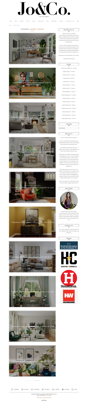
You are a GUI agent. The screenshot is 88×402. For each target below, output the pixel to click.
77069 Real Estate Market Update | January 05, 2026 (32, 292)
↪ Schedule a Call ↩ (70, 21)
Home (11, 21)
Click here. (75, 68)
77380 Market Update (28, 359)
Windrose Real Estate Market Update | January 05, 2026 (32, 153)
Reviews (22, 21)
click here (75, 181)
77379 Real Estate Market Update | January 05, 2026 (32, 188)
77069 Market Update (28, 289)
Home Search (41, 21)
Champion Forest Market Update (28, 80)
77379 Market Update (28, 185)
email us (77, 55)
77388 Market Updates (28, 220)
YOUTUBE (61, 21)
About (16, 21)
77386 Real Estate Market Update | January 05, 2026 (32, 326)
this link (70, 231)
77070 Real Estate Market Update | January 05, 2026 (32, 257)
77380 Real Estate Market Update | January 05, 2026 (32, 361)
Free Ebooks (54, 21)
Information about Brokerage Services (44, 397)
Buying (27, 21)
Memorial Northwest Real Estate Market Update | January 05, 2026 (32, 118)
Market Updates (40, 45)
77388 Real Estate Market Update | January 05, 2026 (32, 222)
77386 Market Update (28, 324)
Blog (47, 21)
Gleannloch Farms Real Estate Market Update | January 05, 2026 (32, 49)
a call (73, 55)
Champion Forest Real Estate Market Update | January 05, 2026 (32, 83)
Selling (33, 21)
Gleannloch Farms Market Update (28, 45)
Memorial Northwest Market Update (36, 115)
